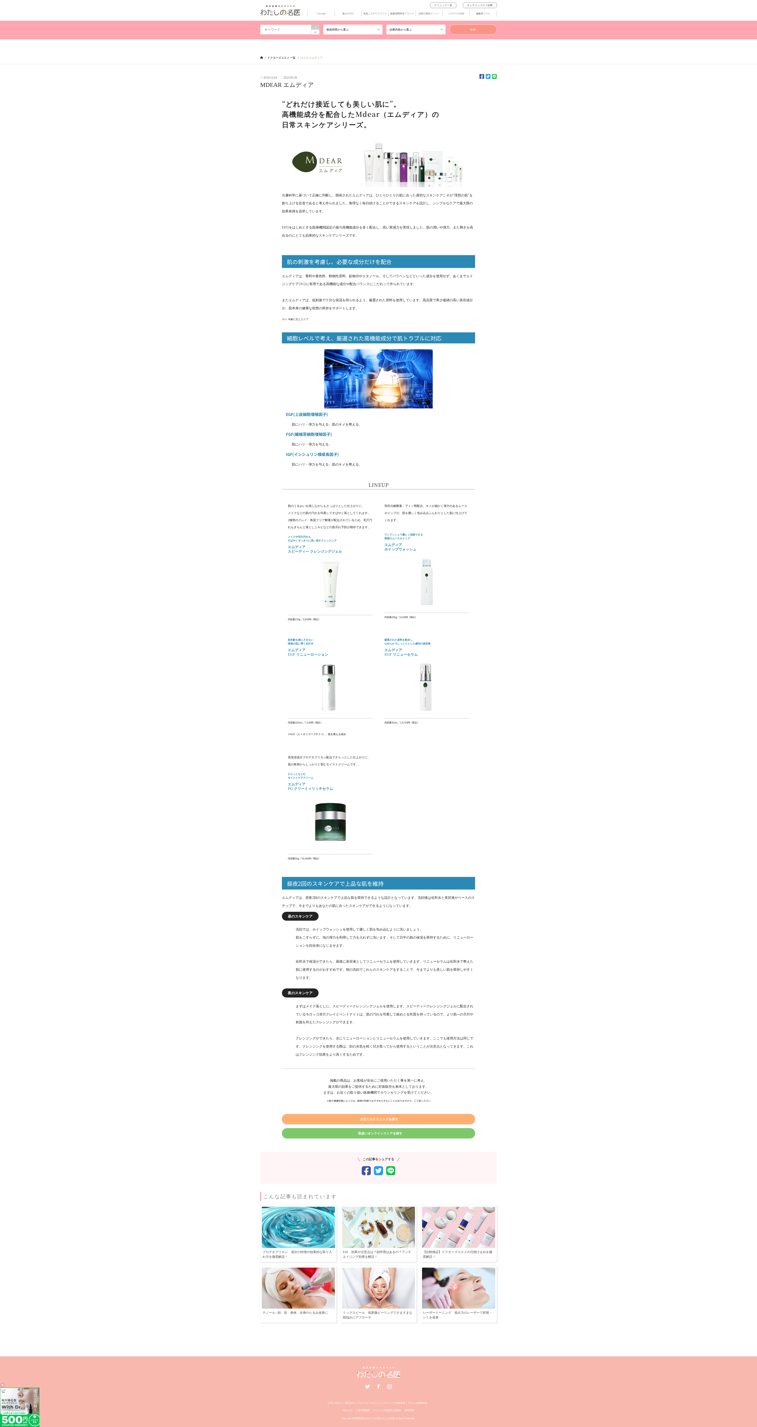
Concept (321, 13)
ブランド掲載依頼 (417, 1402)
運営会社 (349, 1402)
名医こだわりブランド (375, 13)
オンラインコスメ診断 (480, 5)
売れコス (347, 1410)
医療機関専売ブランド (402, 13)
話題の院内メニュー (429, 13)
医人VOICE (348, 13)
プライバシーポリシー (369, 1402)
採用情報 (409, 1410)
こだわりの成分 (456, 13)
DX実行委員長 (363, 1410)
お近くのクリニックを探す (379, 1119)
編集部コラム (483, 13)
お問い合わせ (335, 1402)
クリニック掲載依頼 (394, 1402)
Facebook (378, 1386)
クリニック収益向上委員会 (387, 1410)
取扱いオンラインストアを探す (380, 1133)
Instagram (389, 1386)
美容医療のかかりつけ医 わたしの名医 (374, 1418)
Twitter (367, 1386)
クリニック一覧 (443, 5)
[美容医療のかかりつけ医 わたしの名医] (378, 1376)
